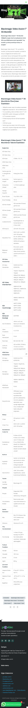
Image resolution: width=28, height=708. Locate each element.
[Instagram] (14, 607)
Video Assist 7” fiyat (19, 603)
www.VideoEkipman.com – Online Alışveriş (14, 690)
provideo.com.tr (7, 677)
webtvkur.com (6, 686)
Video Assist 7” (8, 603)
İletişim (23, 703)
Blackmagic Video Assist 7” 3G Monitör (14, 600)
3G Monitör (6, 597)
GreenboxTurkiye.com (9, 692)
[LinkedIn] (10, 607)
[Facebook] (17, 607)
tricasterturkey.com (8, 683)
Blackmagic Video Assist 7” (18, 597)
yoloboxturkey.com (8, 688)
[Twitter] (2, 641)
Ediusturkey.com (7, 679)
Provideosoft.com (8, 681)
